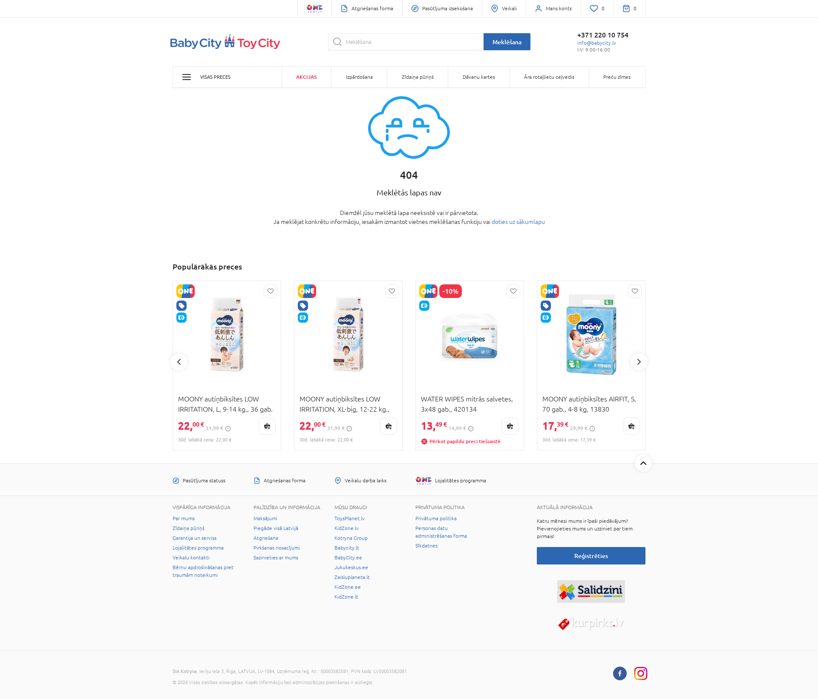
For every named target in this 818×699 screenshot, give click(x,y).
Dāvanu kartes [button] (479, 77)
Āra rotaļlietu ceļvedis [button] (549, 77)
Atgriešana (265, 538)
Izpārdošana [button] (359, 77)
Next (639, 361)
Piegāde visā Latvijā (275, 528)
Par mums (184, 518)
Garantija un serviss (194, 538)
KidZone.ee (347, 587)
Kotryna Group (351, 538)
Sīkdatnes (426, 546)
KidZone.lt (346, 597)
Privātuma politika (436, 518)
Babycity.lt (346, 548)
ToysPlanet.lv (349, 518)
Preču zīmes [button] (617, 77)
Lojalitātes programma (198, 548)
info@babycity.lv (596, 43)
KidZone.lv (346, 528)
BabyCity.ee (348, 558)
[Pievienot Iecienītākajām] (270, 291)
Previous (178, 361)
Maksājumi (265, 518)
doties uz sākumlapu (518, 221)
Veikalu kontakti (191, 558)
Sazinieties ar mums (275, 558)
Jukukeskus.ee (351, 567)
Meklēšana (507, 42)
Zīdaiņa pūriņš (188, 528)
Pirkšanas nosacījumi (276, 548)
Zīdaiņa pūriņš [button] (418, 77)
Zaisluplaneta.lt (352, 577)
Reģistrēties (591, 555)
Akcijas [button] (306, 77)
